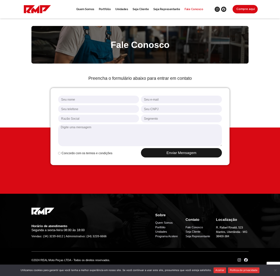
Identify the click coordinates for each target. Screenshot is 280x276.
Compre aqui (245, 9)
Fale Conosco (194, 9)
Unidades (121, 9)
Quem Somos (85, 9)
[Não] (275, 270)
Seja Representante (166, 9)
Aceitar (219, 270)
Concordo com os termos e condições (87, 153)
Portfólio (105, 9)
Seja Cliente (141, 9)
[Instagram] (217, 9)
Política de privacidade (244, 270)
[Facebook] (223, 9)
